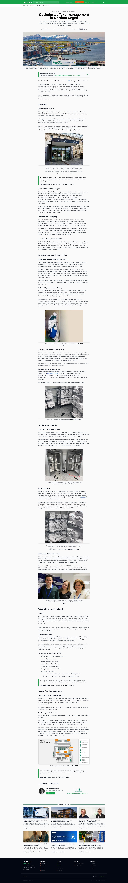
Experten (43, 870)
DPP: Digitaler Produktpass (43, 5)
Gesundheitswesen (52, 373)
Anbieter (43, 868)
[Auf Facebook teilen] (83, 29)
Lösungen (43, 865)
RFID (69, 81)
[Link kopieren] (86, 29)
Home (53, 11)
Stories (57, 11)
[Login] (104, 2)
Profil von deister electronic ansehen (76, 793)
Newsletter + (102, 876)
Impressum (93, 880)
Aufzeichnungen (78, 865)
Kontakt (93, 2)
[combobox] (46, 2)
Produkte (43, 863)
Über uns (94, 865)
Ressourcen (60, 868)
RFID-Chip (83, 497)
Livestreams (87, 2)
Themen (60, 870)
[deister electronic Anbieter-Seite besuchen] (57, 62)
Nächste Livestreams (79, 863)
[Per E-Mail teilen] (84, 29)
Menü (26, 5)
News (32, 5)
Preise (93, 868)
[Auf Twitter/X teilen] (81, 29)
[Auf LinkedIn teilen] (79, 29)
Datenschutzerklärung (100, 880)
